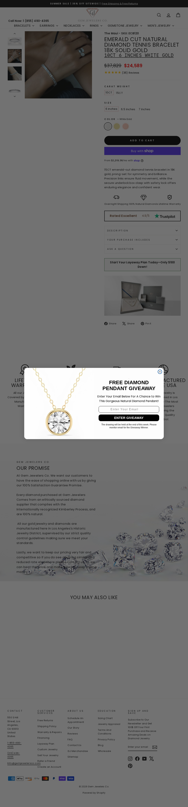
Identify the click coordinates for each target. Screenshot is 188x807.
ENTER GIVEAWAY (129, 418)
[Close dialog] (160, 372)
